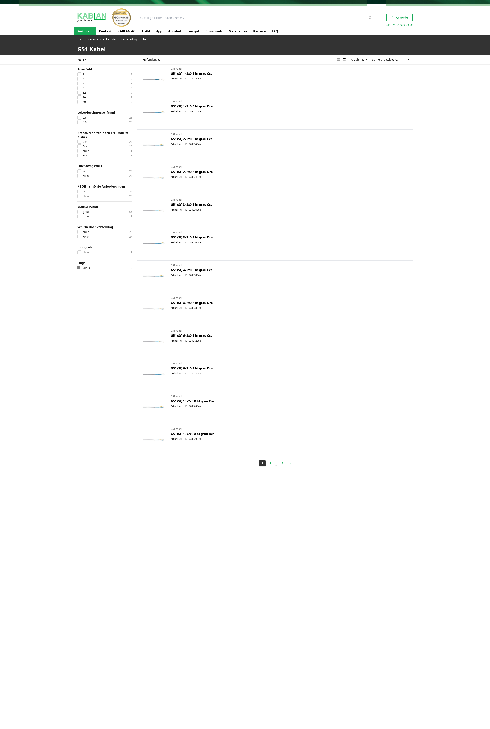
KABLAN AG (127, 31)
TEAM (146, 31)
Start (79, 39)
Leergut (193, 31)
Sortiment (85, 31)
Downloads (214, 31)
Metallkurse (238, 31)
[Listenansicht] (344, 59)
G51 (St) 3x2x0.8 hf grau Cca (191, 204)
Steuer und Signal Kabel (133, 39)
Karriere (259, 31)
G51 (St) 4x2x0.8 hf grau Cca (191, 270)
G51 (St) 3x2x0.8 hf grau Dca (192, 237)
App (159, 31)
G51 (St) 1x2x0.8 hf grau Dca (192, 106)
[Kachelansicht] (338, 59)
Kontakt (105, 31)
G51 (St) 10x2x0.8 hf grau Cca (192, 401)
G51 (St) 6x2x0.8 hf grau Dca (192, 368)
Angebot (174, 31)
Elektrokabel (109, 39)
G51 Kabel (176, 68)
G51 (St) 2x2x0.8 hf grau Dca (192, 172)
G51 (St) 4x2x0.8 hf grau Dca (192, 303)
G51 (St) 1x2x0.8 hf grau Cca (191, 73)
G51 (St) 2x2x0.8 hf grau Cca (191, 139)
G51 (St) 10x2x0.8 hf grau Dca (193, 434)
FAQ (275, 31)
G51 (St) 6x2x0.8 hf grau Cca (191, 335)
